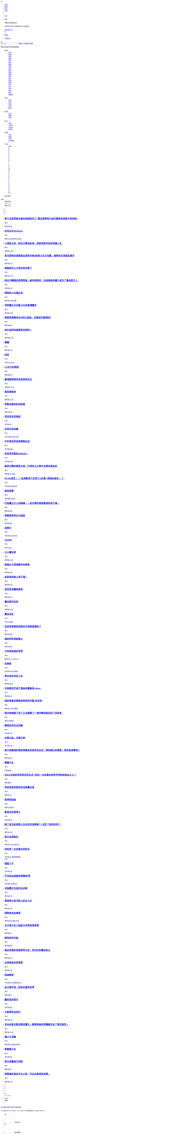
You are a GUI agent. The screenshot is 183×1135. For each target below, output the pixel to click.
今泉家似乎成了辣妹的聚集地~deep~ (23, 688)
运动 (9, 88)
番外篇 (10, 945)
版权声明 (18, 1107)
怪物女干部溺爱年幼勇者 (17, 564)
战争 (9, 70)
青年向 (10, 129)
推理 (9, 74)
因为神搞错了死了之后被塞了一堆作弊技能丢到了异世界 (33, 713)
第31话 (10, 745)
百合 (9, 60)
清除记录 (14, 23)
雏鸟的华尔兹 (11, 937)
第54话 (10, 970)
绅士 (9, 90)
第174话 (10, 560)
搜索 (20, 43)
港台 (9, 102)
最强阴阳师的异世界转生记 (18, 379)
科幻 (9, 68)
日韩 (9, 104)
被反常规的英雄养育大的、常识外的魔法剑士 (27, 950)
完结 (9, 117)
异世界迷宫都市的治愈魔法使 (19, 787)
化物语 (8, 663)
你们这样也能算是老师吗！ (18, 330)
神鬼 (9, 82)
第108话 (10, 684)
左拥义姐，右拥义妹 (15, 737)
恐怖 (9, 80)
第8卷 (9, 770)
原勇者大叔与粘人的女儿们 (18, 900)
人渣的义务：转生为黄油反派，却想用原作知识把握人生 (33, 243)
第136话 (10, 461)
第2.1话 (10, 276)
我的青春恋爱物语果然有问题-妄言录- (24, 700)
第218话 (10, 609)
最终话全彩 (11, 498)
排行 (6, 9)
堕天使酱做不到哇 (14, 1061)
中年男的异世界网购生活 (17, 441)
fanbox (10, 547)
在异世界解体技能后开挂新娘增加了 (23, 626)
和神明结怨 (10, 799)
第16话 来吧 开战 (13, 921)
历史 (9, 84)
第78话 (10, 646)
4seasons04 (11, 362)
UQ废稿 (10, 622)
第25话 (10, 958)
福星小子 (9, 863)
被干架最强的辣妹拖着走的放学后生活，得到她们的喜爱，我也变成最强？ (42, 750)
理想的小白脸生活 (14, 292)
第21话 (10, 1020)
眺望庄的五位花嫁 (14, 725)
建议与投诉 (11, 1107)
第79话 (10, 634)
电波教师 (9, 975)
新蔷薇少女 (10, 1049)
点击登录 (26, 26)
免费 (9, 136)
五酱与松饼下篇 (13, 437)
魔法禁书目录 (11, 601)
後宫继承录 (10, 391)
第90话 (10, 1007)
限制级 (10, 94)
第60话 (10, 511)
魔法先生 (9, 614)
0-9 (9, 193)
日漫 (6, 11)
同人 (9, 86)
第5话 (9, 933)
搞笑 (9, 76)
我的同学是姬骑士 (14, 639)
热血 (9, 54)
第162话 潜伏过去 (13, 844)
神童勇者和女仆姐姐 (15, 515)
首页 (6, 5)
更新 (6, 7)
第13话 (10, 350)
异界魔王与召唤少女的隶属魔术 (21, 305)
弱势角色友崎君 (13, 913)
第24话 (10, 288)
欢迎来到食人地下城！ (16, 577)
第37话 (10, 896)
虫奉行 (8, 528)
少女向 (10, 127)
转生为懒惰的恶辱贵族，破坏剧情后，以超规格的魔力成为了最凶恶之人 (41, 280)
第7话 (9, 795)
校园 (9, 58)
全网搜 (30, 43)
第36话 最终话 (12, 486)
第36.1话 (10, 337)
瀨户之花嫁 (10, 1036)
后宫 (9, 66)
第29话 (10, 325)
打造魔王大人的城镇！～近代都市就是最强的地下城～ (32, 503)
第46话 (10, 226)
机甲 (9, 92)
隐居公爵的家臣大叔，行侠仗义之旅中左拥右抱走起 (31, 466)
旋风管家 (9, 490)
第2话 (9, 995)
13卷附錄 (11, 721)
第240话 (10, 313)
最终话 (10, 375)
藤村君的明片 (11, 999)
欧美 (9, 108)
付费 (9, 138)
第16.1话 (10, 399)
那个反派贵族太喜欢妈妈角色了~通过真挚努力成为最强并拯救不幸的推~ (41, 218)
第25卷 (10, 871)
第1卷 (9, 424)
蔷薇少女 (9, 762)
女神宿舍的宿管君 (14, 962)
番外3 (9, 782)
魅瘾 (7, 342)
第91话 (10, 820)
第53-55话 (11, 387)
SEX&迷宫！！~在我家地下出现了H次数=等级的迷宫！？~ (34, 478)
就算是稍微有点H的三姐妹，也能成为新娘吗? (28, 317)
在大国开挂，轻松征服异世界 (19, 987)
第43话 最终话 (12, 883)
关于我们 (4, 1107)
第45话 (10, 696)
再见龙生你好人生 (14, 676)
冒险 (9, 64)
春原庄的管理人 (13, 812)
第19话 (10, 758)
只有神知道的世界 (14, 651)
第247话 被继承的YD (15, 982)
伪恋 (7, 354)
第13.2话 (10, 251)
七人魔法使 (10, 552)
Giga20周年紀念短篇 (14, 239)
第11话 (10, 597)
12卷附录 (11, 807)
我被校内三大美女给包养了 (18, 268)
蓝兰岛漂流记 (11, 836)
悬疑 (9, 72)
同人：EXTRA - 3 (13, 659)
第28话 (10, 412)
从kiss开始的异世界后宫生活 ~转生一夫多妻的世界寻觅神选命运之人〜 (40, 775)
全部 (9, 52)
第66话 (10, 1057)
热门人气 (8, 203)
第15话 (10, 263)
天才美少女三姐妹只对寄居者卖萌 (22, 925)
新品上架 (8, 205)
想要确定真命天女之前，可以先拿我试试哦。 (27, 1074)
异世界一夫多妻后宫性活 (17, 849)
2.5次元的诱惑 (12, 367)
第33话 (10, 908)
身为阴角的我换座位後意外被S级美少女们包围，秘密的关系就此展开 (39, 255)
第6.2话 (10, 1081)
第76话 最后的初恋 (14, 1044)
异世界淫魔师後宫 (14, 589)
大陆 (9, 106)
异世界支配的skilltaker (16, 453)
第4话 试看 (11, 474)
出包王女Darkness (14, 231)
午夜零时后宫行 (13, 1012)
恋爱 (9, 56)
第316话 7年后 (12, 535)
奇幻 (9, 78)
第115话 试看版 (13, 708)
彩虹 (9, 62)
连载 (9, 115)
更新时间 (8, 201)
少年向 (10, 125)
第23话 (10, 572)
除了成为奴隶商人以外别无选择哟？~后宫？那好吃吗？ (33, 824)
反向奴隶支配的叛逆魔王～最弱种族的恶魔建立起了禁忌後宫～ (37, 1024)
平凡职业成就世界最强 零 (17, 876)
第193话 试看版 (13, 671)
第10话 (10, 584)
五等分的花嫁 (11, 429)
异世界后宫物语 (13, 416)
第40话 (10, 523)
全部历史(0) (8, 30)
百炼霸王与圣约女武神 (16, 888)
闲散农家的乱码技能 (15, 404)
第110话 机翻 (12, 300)
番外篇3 (10, 449)
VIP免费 (11, 140)
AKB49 (8, 540)
